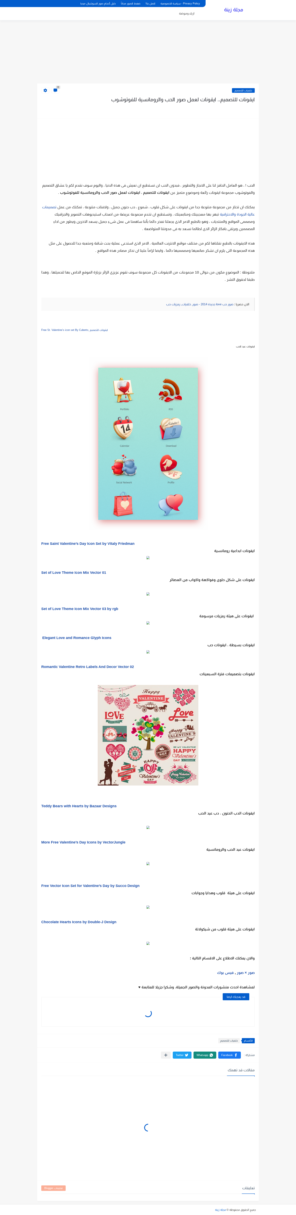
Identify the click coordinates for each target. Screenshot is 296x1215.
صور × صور (246, 973)
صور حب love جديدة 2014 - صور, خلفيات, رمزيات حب (200, 304)
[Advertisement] (148, 52)
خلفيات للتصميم (243, 90)
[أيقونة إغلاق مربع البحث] (54, 3)
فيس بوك (225, 973)
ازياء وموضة (186, 13)
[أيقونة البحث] (47, 3)
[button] (229, 1055)
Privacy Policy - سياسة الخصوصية (180, 3)
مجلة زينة (233, 9)
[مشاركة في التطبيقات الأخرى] (166, 1055)
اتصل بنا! (150, 3)
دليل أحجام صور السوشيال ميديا (98, 3)
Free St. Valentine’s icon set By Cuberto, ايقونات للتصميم (74, 329)
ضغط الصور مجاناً (130, 3)
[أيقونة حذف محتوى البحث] (40, 3)
